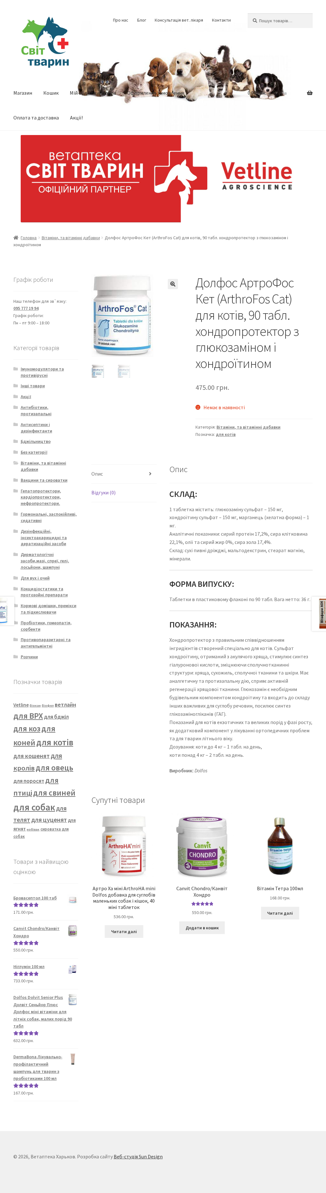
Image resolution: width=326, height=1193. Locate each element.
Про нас (120, 20)
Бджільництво (36, 441)
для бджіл (56, 716)
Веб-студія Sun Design (138, 1156)
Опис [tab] (97, 474)
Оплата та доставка (36, 117)
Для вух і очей (35, 578)
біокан (35, 705)
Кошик (51, 93)
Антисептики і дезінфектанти (36, 428)
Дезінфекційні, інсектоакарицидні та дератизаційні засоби (44, 537)
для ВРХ (28, 715)
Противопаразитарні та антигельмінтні (46, 643)
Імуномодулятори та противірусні (42, 372)
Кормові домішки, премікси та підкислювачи (48, 609)
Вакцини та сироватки (44, 480)
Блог (141, 20)
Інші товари (33, 386)
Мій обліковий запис (93, 93)
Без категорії (34, 452)
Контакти (221, 20)
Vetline (21, 705)
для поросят (28, 780)
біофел (48, 705)
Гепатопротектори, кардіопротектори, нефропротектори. (41, 497)
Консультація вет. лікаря (179, 20)
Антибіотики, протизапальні (36, 410)
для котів (226, 434)
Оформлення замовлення (155, 93)
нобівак (33, 829)
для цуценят (49, 820)
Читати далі (124, 931)
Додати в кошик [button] (202, 928)
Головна (29, 238)
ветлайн (65, 704)
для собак (34, 807)
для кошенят (31, 756)
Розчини (29, 657)
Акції (26, 396)
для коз (26, 729)
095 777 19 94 (26, 308)
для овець (54, 768)
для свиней (54, 793)
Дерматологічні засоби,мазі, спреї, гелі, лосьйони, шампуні (45, 561)
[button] (173, 284)
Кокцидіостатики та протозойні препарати (44, 592)
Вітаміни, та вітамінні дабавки (71, 238)
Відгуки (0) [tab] (103, 492)
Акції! (76, 117)
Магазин (22, 93)
